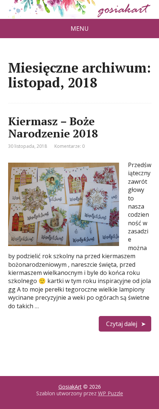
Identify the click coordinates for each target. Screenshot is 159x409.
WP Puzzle (110, 393)
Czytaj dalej (121, 324)
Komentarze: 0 (69, 146)
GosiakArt (70, 386)
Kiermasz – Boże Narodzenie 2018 (53, 127)
